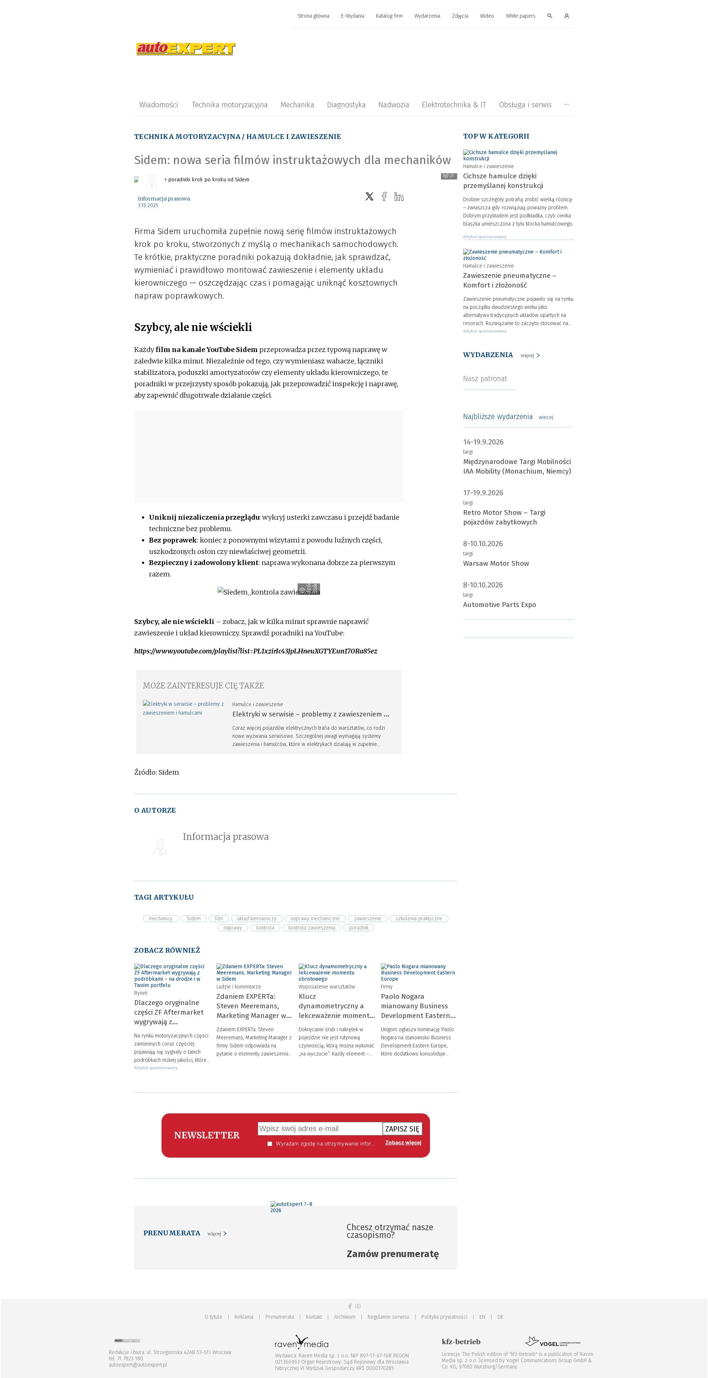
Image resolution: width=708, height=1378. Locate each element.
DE (500, 1317)
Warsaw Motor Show (496, 563)
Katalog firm (389, 16)
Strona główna (313, 16)
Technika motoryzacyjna (230, 104)
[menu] (354, 16)
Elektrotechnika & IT (454, 104)
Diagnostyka (346, 104)
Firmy (387, 987)
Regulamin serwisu (388, 1317)
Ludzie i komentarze (238, 987)
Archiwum (344, 1317)
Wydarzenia (427, 16)
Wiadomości (158, 104)
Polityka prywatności (444, 1317)
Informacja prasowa (164, 198)
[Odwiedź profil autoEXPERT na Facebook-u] (350, 1306)
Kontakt (314, 1317)
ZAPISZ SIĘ (402, 1128)
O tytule (213, 1317)
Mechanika (297, 104)
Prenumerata (280, 1317)
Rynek (141, 993)
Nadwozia (393, 104)
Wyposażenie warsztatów (327, 987)
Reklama (244, 1317)
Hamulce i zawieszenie (293, 136)
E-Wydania (352, 16)
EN (482, 1317)
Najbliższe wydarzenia (508, 416)
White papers (520, 16)
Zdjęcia (460, 16)
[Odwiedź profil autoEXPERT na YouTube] (358, 1306)
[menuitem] (313, 16)
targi (468, 452)
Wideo (487, 16)
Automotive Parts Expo (499, 604)
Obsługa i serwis (525, 104)
